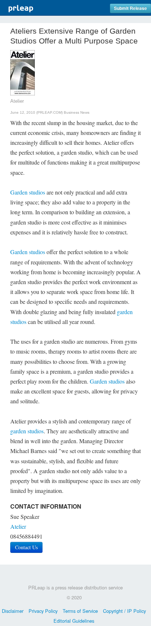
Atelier (18, 526)
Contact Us (26, 547)
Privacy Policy (43, 610)
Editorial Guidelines (74, 620)
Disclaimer (12, 610)
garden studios (27, 431)
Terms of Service (80, 610)
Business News (76, 112)
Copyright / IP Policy (124, 610)
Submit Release (130, 8)
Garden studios (27, 192)
